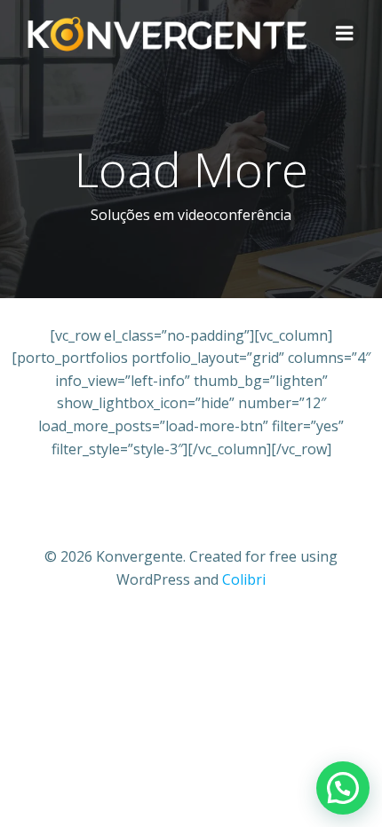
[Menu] (345, 34)
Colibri (244, 579)
